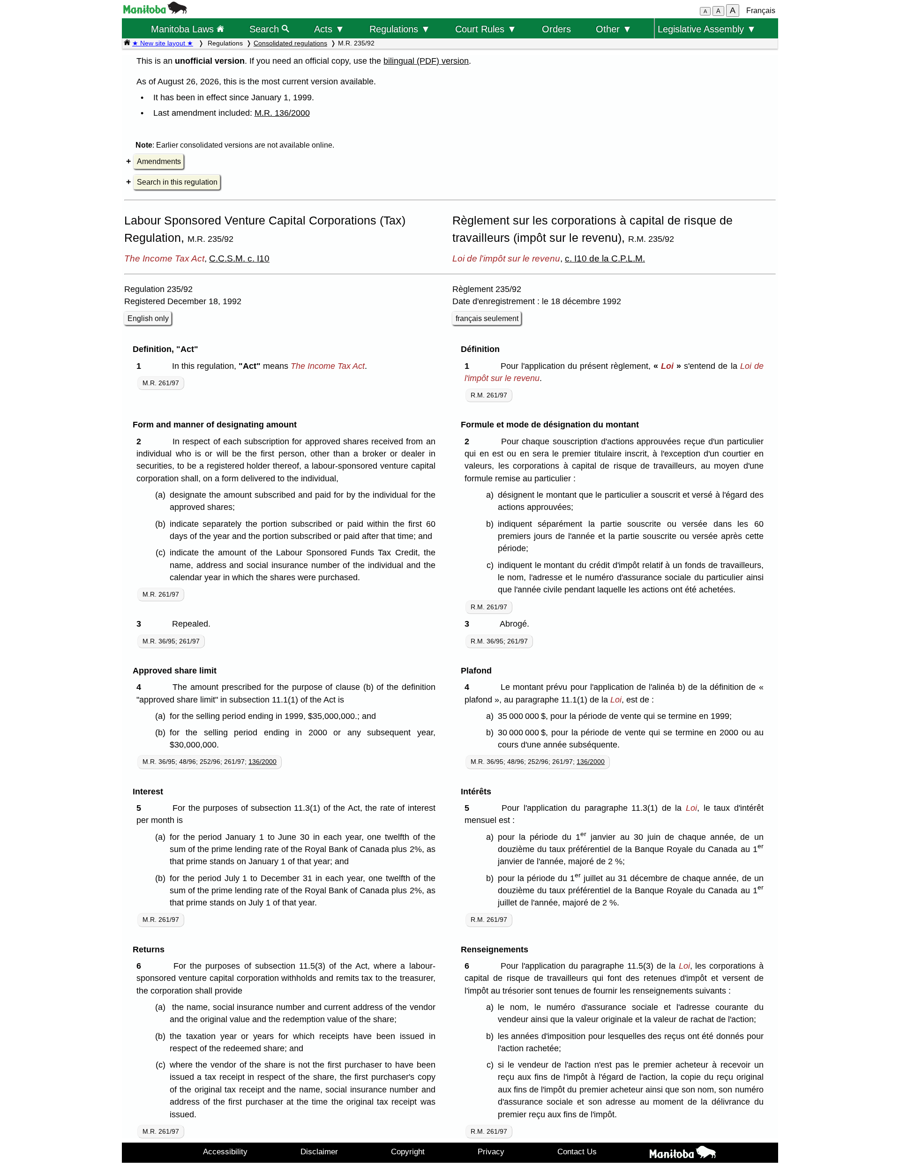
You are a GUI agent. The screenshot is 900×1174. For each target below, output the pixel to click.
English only (148, 318)
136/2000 (262, 761)
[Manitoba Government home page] (682, 1154)
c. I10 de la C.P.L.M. (605, 258)
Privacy (491, 1151)
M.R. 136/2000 (282, 113)
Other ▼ (614, 28)
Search (265, 28)
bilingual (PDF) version (426, 61)
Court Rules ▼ (486, 28)
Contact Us (577, 1151)
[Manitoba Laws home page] (127, 43)
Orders (556, 28)
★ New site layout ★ (162, 43)
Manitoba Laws (184, 28)
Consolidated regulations (290, 43)
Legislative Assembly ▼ (707, 28)
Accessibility (225, 1151)
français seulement (487, 318)
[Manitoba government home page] (155, 11)
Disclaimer (319, 1151)
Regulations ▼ (399, 28)
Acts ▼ (329, 28)
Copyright (408, 1151)
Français (760, 11)
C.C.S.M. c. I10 (239, 258)
